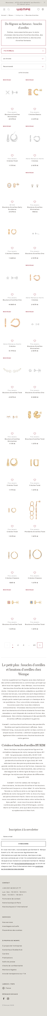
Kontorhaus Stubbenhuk (12, 950)
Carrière (5, 954)
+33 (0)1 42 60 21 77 (11, 888)
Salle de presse (8, 962)
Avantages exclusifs (10, 926)
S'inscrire (23, 844)
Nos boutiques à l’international (15, 907)
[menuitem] (4, 9)
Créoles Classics (12, 253)
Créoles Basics (35, 114)
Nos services (7, 922)
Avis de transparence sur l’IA (14, 974)
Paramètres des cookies (12, 930)
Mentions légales (9, 970)
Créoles (35, 161)
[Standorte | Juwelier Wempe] (43, 9)
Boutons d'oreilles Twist (12, 393)
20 (34, 645)
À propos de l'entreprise (12, 946)
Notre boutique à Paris (11, 903)
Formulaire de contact (11, 899)
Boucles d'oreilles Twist (34, 439)
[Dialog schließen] (45, 2)
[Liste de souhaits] (38, 9)
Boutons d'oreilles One (34, 253)
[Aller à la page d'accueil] (23, 9)
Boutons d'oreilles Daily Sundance (12, 208)
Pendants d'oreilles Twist (35, 532)
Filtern (9, 51)
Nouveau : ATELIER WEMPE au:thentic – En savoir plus (23, 3)
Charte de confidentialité (12, 966)
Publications (7, 958)
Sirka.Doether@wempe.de (25, 863)
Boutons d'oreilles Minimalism (12, 115)
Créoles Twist (12, 161)
